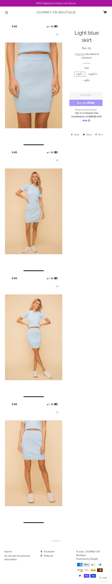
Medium (93, 74)
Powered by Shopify (87, 559)
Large (86, 80)
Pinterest (48, 555)
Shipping (79, 54)
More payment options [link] (86, 109)
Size (86, 68)
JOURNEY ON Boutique (56, 12)
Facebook (48, 551)
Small (79, 74)
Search (8, 551)
